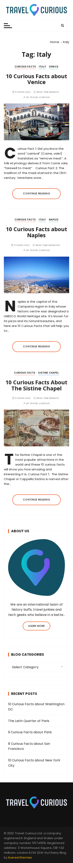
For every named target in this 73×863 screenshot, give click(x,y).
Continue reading (36, 193)
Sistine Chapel (48, 372)
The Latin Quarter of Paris (28, 721)
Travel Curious (40, 97)
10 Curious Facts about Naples (36, 232)
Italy (42, 66)
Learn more (36, 626)
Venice (53, 66)
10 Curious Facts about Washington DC (36, 707)
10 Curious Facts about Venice (36, 79)
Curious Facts (25, 66)
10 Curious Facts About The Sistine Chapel (36, 385)
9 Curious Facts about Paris (30, 732)
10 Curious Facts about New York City (34, 763)
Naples (54, 219)
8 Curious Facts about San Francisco (29, 746)
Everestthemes (20, 857)
